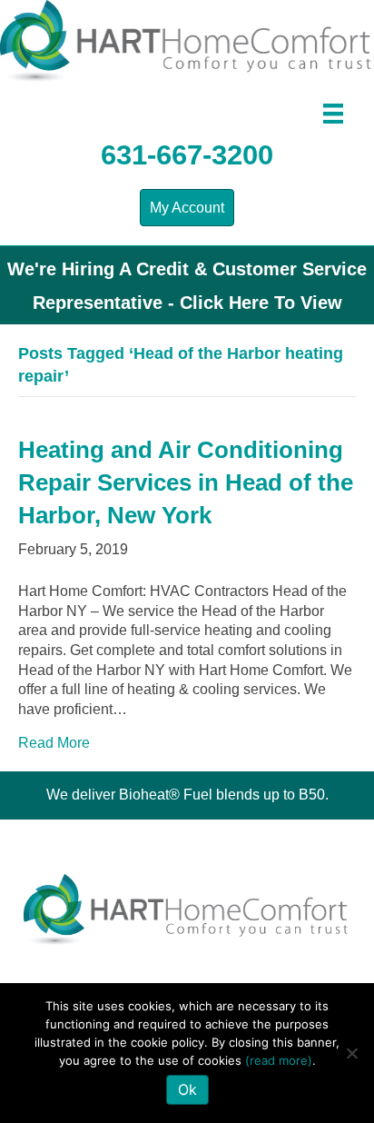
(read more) (278, 1060)
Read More (54, 742)
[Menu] (333, 113)
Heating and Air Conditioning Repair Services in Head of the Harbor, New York (185, 483)
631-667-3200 (187, 155)
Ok (187, 1089)
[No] (351, 1053)
